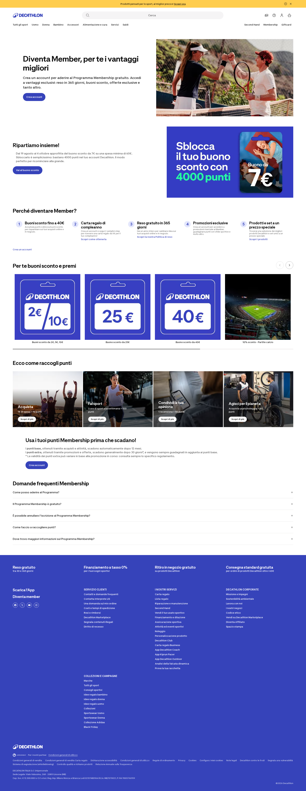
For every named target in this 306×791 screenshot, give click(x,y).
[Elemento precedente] (280, 265)
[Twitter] (22, 605)
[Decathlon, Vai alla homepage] (28, 15)
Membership (270, 24)
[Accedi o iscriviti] (282, 15)
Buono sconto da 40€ (188, 342)
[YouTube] (29, 605)
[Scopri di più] (47, 399)
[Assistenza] (274, 15)
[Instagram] (36, 605)
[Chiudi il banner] (290, 3)
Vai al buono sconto (27, 170)
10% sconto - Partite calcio (258, 342)
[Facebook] (15, 605)
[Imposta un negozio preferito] (266, 15)
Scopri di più (27, 419)
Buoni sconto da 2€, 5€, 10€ (47, 342)
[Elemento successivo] (289, 265)
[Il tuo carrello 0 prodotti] (289, 15)
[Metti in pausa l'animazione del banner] (285, 3)
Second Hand (252, 24)
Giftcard (286, 24)
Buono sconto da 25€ (118, 342)
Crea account (34, 97)
